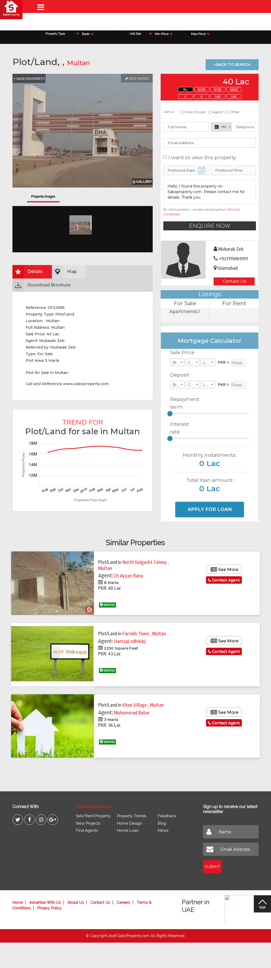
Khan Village (135, 705)
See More (227, 569)
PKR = (223, 362)
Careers (123, 902)
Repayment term (182, 403)
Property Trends (131, 816)
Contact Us (234, 281)
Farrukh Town (136, 634)
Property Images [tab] (43, 196)
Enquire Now (210, 226)
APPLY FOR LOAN (210, 509)
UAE (234, 97)
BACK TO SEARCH (232, 64)
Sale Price (182, 352)
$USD (202, 90)
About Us (75, 902)
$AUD (234, 90)
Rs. (185, 90)
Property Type (55, 33)
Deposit (179, 375)
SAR (217, 97)
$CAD (218, 90)
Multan (78, 63)
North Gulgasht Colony (145, 562)
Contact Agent (225, 580)
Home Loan (128, 830)
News (163, 830)
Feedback (167, 816)
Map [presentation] (72, 271)
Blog (162, 823)
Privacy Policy (49, 908)
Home (17, 902)
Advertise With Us (45, 902)
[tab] (32, 271)
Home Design (129, 823)
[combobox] (99, 34)
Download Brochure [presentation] (49, 284)
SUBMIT (212, 866)
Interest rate (179, 428)
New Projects (88, 823)
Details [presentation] (35, 271)
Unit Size (135, 33)
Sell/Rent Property (93, 816)
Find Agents (87, 830)
